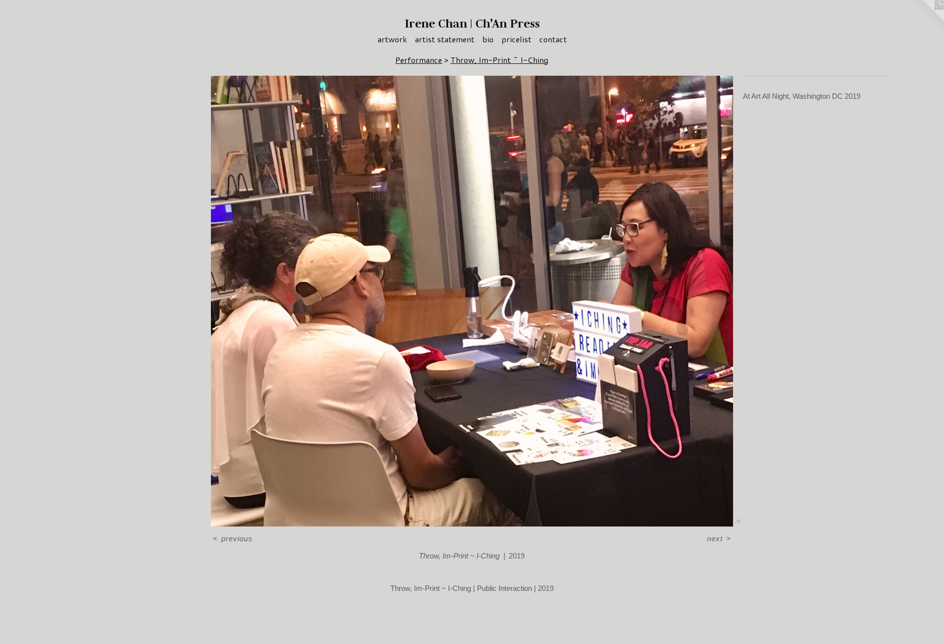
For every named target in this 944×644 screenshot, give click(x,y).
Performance (418, 59)
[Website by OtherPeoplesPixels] (924, 19)
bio (488, 39)
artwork (392, 39)
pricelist (516, 39)
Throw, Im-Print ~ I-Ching (499, 59)
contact (553, 39)
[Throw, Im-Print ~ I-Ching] (472, 301)
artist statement (444, 39)
